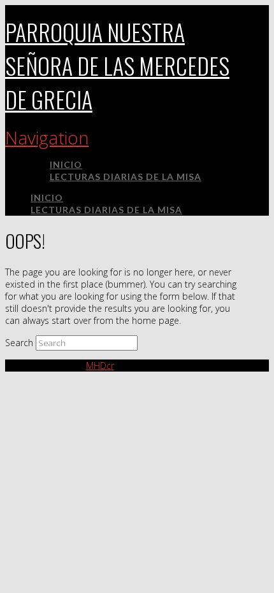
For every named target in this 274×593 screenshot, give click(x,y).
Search (19, 343)
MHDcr (100, 365)
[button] (47, 137)
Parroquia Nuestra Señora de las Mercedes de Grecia (117, 65)
